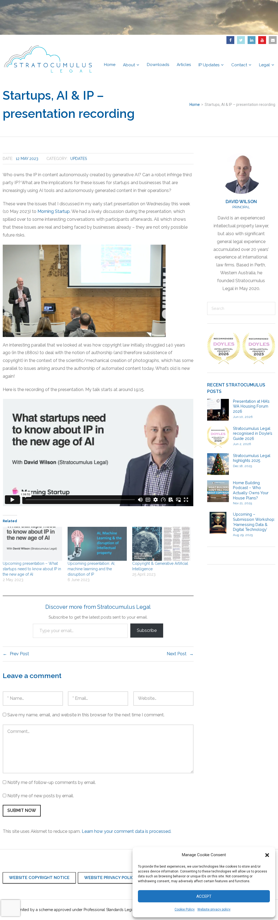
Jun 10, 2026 (242, 417)
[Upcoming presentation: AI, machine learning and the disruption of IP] (97, 544)
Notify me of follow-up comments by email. (51, 782)
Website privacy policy (213, 909)
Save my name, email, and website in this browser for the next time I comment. (86, 714)
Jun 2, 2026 (242, 444)
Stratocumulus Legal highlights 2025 (251, 458)
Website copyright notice (39, 877)
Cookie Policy (185, 909)
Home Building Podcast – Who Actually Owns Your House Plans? (250, 490)
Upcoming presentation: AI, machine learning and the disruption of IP (91, 568)
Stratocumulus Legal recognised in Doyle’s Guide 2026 (252, 433)
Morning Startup (53, 211)
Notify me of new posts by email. (40, 795)
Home (194, 104)
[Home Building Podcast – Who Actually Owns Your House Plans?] (218, 491)
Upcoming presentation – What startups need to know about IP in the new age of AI (32, 568)
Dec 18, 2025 (242, 466)
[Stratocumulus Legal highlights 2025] (218, 464)
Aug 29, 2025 (243, 535)
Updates (78, 158)
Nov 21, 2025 (242, 503)
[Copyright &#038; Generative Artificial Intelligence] (162, 544)
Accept (203, 896)
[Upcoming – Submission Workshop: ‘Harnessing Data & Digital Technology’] (218, 523)
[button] (267, 855)
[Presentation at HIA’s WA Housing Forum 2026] (218, 410)
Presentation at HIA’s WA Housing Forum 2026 (251, 406)
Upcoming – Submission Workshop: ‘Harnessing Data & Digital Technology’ (254, 522)
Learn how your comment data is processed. (126, 831)
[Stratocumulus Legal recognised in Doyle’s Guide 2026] (218, 437)
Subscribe (147, 630)
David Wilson (241, 201)
